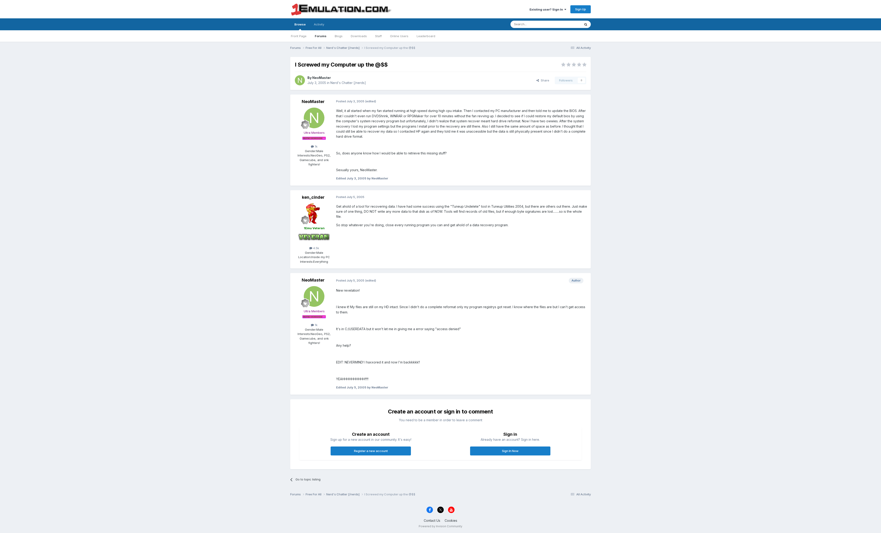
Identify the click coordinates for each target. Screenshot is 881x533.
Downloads (359, 36)
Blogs (339, 36)
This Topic (567, 24)
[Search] (586, 24)
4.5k (315, 248)
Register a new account (371, 451)
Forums (320, 36)
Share (544, 80)
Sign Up (580, 9)
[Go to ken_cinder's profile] (314, 213)
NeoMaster (321, 78)
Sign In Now (510, 451)
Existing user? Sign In (547, 9)
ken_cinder (313, 197)
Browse (300, 24)
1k (316, 146)
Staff (378, 36)
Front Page (299, 36)
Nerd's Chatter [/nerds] (348, 83)
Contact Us (432, 520)
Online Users (399, 36)
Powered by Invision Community (440, 526)
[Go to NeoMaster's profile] (300, 80)
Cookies (451, 520)
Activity (319, 24)
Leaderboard (426, 36)
